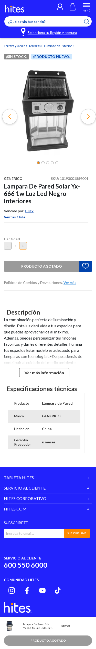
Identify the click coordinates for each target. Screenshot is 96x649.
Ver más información (44, 372)
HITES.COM (15, 508)
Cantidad (12, 239)
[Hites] (14, 9)
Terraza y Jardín (15, 46)
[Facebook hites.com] (27, 590)
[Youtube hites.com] (42, 590)
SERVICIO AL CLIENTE (25, 487)
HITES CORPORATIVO (25, 498)
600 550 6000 (25, 565)
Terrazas (35, 46)
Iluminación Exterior (58, 46)
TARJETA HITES (19, 477)
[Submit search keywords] (89, 21)
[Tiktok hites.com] (58, 590)
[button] (60, 7)
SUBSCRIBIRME (76, 533)
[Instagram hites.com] (11, 590)
